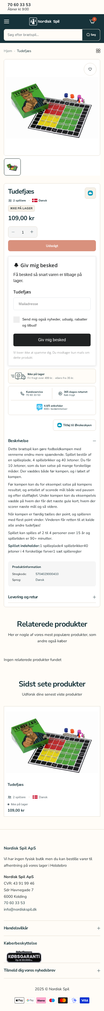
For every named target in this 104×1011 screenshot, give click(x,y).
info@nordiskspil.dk (20, 909)
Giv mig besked (52, 340)
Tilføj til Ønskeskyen (77, 425)
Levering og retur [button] (23, 597)
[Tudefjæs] (52, 742)
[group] (52, 107)
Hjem (8, 51)
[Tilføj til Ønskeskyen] (90, 193)
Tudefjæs (15, 784)
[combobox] (43, 34)
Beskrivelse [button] (18, 441)
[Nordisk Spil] (50, 21)
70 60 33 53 (14, 902)
